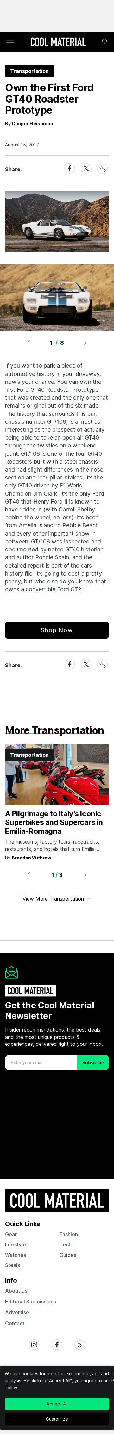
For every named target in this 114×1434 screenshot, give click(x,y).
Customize (57, 1419)
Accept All (57, 1403)
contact (14, 1323)
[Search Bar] (105, 42)
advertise (17, 1312)
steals (12, 1265)
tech (66, 1244)
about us (16, 1291)
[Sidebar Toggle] (10, 42)
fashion (69, 1234)
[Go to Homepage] (58, 42)
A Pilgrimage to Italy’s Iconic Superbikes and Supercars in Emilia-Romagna (54, 822)
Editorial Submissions (30, 1301)
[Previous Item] (28, 342)
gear (11, 1234)
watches (15, 1255)
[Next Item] (85, 342)
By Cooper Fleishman (29, 123)
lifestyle (15, 1244)
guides (68, 1255)
